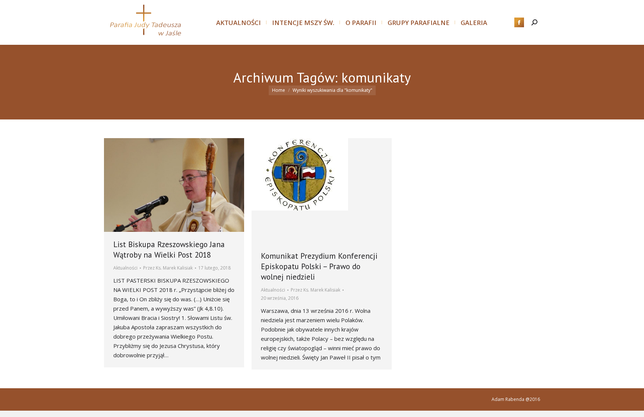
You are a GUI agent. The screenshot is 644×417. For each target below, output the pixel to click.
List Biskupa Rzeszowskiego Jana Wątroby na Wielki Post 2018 (169, 249)
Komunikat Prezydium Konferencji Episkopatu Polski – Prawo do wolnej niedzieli (319, 266)
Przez (168, 268)
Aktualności (125, 268)
